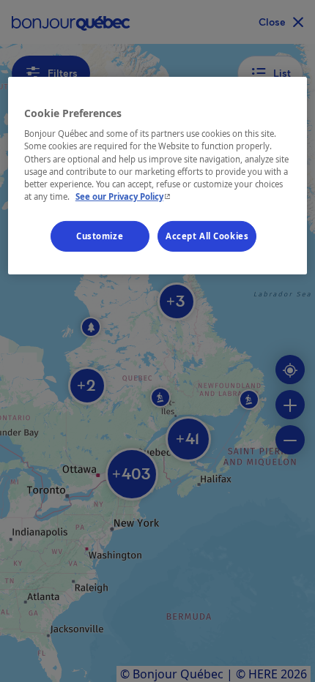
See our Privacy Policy (124, 196)
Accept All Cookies (207, 236)
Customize (99, 236)
